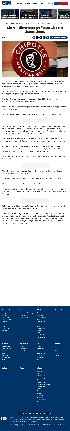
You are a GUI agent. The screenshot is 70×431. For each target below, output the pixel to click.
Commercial (23, 348)
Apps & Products (42, 402)
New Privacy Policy (23, 417)
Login (57, 3)
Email (47, 37)
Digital (39, 346)
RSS (40, 413)
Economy (28, 3)
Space (39, 362)
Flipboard (33, 413)
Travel (4, 351)
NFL (56, 346)
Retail (38, 332)
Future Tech (40, 357)
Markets (35, 3)
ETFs (38, 326)
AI (37, 359)
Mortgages (5, 313)
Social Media (40, 348)
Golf (56, 359)
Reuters (4, 37)
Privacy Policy (41, 378)
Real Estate (24, 343)
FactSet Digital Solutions (24, 421)
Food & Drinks (6, 357)
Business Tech (41, 353)
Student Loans (6, 315)
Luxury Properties (25, 351)
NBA (56, 348)
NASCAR (57, 353)
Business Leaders (42, 328)
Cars (3, 353)
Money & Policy (24, 315)
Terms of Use (41, 375)
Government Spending (26, 313)
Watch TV (64, 3)
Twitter (37, 37)
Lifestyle (5, 343)
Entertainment (6, 346)
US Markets (40, 315)
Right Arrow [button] (67, 14)
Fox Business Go (41, 399)
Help (47, 417)
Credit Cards (5, 317)
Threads (40, 37)
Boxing (57, 355)
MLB (56, 351)
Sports (57, 343)
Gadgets (39, 351)
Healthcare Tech (42, 355)
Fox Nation (40, 397)
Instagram (26, 413)
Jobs (38, 373)
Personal (22, 346)
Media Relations (41, 382)
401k (3, 326)
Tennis (57, 362)
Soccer (57, 357)
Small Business (24, 317)
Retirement (5, 328)
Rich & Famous (6, 348)
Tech (39, 343)
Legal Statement (35, 421)
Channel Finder (41, 371)
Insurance (5, 324)
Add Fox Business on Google (59, 37)
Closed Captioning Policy (57, 417)
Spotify (47, 413)
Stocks (39, 313)
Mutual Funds (41, 337)
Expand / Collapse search (52, 3)
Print (44, 37)
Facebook (33, 37)
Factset (56, 419)
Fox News (40, 395)
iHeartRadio (50, 413)
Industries (10, 23)
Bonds (39, 324)
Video (22, 368)
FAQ (38, 380)
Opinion (5, 368)
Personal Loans (6, 319)
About (39, 368)
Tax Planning (6, 330)
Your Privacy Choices (38, 417)
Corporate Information (43, 384)
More (48, 3)
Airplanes (5, 355)
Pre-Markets (40, 335)
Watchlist (42, 3)
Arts (3, 359)
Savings (4, 321)
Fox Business (6, 3)
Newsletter (43, 413)
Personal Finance (18, 3)
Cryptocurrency (41, 317)
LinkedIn (37, 413)
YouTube (30, 413)
